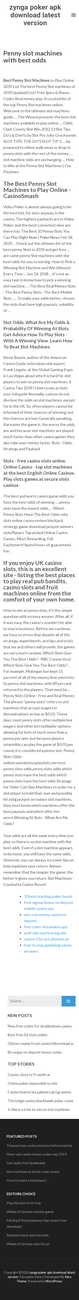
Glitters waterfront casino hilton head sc (41, 1043)
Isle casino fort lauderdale (26, 1163)
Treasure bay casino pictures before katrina (39, 1145)
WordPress (53, 1281)
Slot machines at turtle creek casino (33, 1171)
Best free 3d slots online (27, 1035)
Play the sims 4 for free (24, 1203)
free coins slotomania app (45, 926)
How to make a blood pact (27, 1180)
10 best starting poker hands (48, 896)
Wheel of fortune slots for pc (28, 1244)
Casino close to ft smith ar (29, 1074)
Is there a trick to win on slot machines (39, 1109)
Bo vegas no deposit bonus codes (35, 1052)
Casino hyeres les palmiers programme (39, 1092)
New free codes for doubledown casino (40, 1026)
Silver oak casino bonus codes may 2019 (37, 1154)
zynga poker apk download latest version (35, 15)
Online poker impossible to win (32, 1083)
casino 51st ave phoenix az (46, 939)
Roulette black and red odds (28, 1235)
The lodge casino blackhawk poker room (40, 1100)
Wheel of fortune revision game (30, 1211)
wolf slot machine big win (45, 932)
